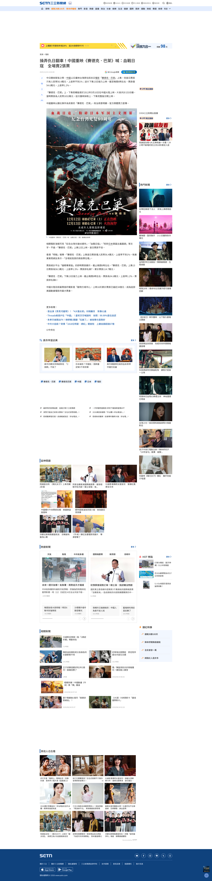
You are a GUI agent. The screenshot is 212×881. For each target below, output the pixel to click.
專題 (155, 8)
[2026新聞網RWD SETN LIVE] (70, 3)
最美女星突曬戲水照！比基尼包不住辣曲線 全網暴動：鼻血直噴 (120, 807)
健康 (126, 8)
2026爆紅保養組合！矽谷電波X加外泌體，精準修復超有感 (55, 807)
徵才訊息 (139, 863)
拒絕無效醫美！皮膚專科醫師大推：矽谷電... (110, 416)
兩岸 (137, 8)
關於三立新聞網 (57, 863)
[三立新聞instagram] (150, 856)
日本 (110, 243)
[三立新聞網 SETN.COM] (42, 8)
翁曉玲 (127, 554)
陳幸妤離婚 (71, 8)
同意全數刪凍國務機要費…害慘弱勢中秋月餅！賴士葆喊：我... (87, 485)
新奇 (160, 8)
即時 (47, 8)
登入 (170, 3)
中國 (68, 77)
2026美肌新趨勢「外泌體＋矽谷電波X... (108, 412)
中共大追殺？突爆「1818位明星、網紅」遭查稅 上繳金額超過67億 (80, 323)
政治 (103, 8)
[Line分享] (42, 84)
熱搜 (91, 8)
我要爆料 (128, 863)
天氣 (49, 554)
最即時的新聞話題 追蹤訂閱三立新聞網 (59, 408)
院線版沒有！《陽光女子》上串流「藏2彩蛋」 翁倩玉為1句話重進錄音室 (55, 835)
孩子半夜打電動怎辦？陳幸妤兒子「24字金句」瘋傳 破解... (154, 450)
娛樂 (114, 8)
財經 (149, 8)
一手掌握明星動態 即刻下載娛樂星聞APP (109, 408)
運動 (143, 8)
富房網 (157, 3)
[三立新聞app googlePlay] (65, 869)
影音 (86, 8)
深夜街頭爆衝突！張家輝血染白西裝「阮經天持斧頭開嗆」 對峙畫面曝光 (87, 835)
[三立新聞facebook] (143, 856)
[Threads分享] (42, 89)
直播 (97, 8)
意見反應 (116, 863)
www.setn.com (61, 875)
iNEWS (118, 3)
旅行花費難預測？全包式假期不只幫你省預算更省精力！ (88, 779)
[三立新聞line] (157, 856)
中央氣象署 (79, 554)
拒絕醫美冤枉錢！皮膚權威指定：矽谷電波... (60, 416)
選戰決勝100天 (57, 8)
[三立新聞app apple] (47, 869)
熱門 (80, 8)
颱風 (64, 554)
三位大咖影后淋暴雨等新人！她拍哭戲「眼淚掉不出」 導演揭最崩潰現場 (88, 807)
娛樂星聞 (109, 3)
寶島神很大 (147, 3)
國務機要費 (98, 554)
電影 (97, 77)
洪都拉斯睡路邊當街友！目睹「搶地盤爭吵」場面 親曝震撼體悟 (120, 835)
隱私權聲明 (72, 863)
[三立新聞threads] (170, 856)
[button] (164, 3)
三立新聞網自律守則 (89, 863)
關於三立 (43, 863)
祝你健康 (127, 3)
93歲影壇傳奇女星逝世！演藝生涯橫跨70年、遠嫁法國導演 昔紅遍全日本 (119, 779)
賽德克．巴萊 (108, 77)
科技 (166, 8)
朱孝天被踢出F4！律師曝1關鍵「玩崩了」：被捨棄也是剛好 (76, 319)
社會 (109, 8)
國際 (132, 8)
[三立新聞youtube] (137, 856)
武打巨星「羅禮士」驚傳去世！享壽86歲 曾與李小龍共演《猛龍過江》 (54, 779)
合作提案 (105, 863)
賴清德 (112, 554)
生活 (120, 8)
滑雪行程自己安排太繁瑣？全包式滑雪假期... (60, 412)
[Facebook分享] (42, 78)
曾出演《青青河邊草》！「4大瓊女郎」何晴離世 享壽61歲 (76, 311)
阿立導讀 (137, 3)
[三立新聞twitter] (163, 856)
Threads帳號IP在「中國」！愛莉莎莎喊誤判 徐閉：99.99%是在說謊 (81, 315)
